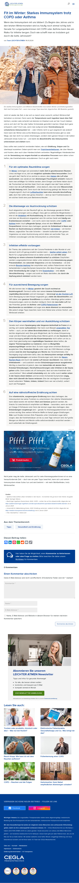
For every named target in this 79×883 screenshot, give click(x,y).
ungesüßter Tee (63, 328)
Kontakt (14, 846)
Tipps (9, 527)
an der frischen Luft (64, 294)
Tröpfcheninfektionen (50, 149)
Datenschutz (17, 849)
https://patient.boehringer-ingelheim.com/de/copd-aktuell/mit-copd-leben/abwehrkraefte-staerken (36, 503)
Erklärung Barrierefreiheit (12, 851)
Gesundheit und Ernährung (29, 527)
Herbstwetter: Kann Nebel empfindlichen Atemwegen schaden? (56, 783)
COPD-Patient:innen (49, 305)
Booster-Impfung (23, 265)
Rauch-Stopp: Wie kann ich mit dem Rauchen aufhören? (19, 757)
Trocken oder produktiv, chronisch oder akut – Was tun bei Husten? (20, 729)
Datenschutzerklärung (50, 698)
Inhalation (22, 215)
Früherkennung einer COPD (52, 756)
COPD (63, 221)
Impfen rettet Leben (58, 252)
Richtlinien (20, 559)
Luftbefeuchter (36, 192)
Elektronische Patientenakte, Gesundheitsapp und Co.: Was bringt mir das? (58, 730)
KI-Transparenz (28, 851)
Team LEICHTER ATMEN (16, 41)
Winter (14, 171)
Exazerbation (48, 271)
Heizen (53, 176)
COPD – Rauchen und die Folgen (18, 782)
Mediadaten (23, 846)
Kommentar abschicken (65, 624)
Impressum (7, 849)
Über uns (7, 846)
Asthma (12, 223)
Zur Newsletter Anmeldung (28, 693)
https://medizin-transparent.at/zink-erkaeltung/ (20, 510)
